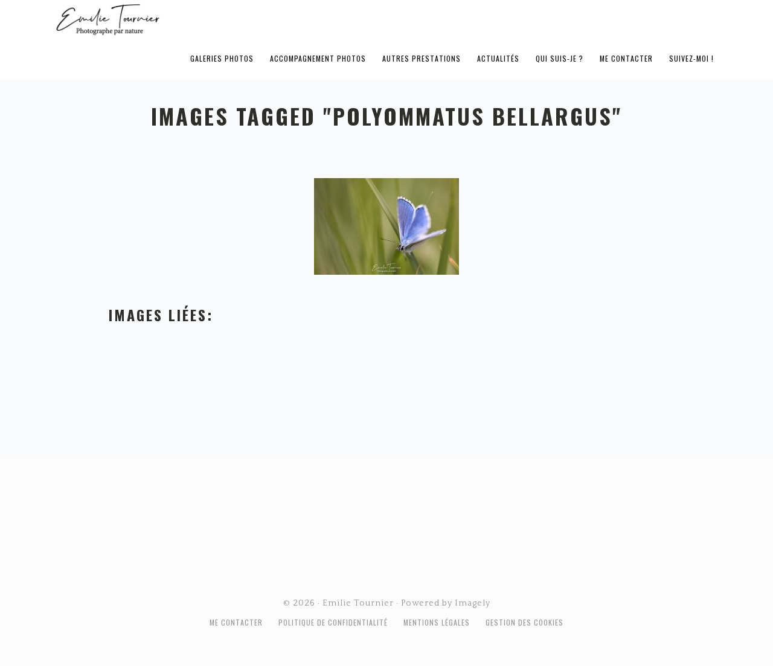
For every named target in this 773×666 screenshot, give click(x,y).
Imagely (472, 603)
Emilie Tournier (203, 18)
